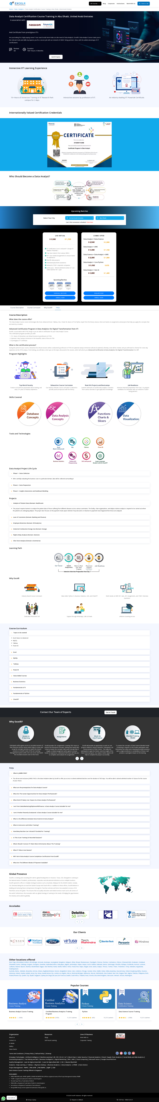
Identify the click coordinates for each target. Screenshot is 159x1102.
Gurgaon (29, 964)
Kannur (105, 964)
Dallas (107, 971)
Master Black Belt (71, 1062)
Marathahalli (35, 966)
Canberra (78, 971)
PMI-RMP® (41, 1067)
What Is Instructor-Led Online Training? (26, 825)
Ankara (40, 971)
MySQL (15, 658)
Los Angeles (62, 973)
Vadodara (132, 966)
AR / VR (55, 1057)
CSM (53, 1067)
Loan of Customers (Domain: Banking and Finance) (29, 517)
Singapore (37, 975)
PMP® (26, 1067)
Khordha (117, 964)
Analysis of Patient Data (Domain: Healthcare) (28, 503)
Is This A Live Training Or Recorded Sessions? (27, 837)
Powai (73, 966)
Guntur (18, 964)
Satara (95, 966)
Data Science (83, 1065)
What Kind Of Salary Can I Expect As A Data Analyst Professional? (34, 800)
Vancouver (110, 975)
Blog (104, 3)
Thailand (81, 975)
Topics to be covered (20, 633)
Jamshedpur (73, 964)
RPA (69, 1059)
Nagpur (41, 966)
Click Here (90, 222)
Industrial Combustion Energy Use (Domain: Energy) (30, 529)
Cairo (73, 971)
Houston (144, 971)
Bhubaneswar (85, 962)
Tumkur (110, 966)
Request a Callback (77, 1100)
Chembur (105, 962)
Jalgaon (67, 964)
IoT (66, 1057)
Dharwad (125, 962)
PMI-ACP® (33, 1067)
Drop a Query (32, 1100)
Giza (117, 971)
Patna (69, 966)
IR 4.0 (61, 1057)
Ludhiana (12, 966)
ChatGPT (16, 699)
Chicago (84, 971)
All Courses (93, 3)
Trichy (127, 966)
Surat (90, 966)
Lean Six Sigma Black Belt (51, 1062)
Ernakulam (135, 962)
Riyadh (32, 975)
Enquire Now (98, 293)
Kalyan (80, 964)
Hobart (128, 971)
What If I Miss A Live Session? (22, 850)
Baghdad (45, 971)
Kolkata (93, 964)
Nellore (64, 966)
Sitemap (48, 1053)
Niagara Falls (123, 973)
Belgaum (68, 962)
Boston (57, 971)
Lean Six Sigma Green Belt (32, 1062)
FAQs (58, 308)
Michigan (80, 973)
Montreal (74, 973)
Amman (35, 971)
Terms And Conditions (16, 1053)
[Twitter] (129, 1053)
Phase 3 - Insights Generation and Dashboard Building (30, 491)
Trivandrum (121, 966)
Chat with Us (11, 1098)
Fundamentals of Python (21, 693)
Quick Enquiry (55, 57)
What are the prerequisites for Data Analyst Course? (30, 787)
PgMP (49, 1067)
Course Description (17, 308)
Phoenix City (17, 975)
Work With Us (131, 3)
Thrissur (105, 966)
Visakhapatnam (13, 969)
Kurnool (136, 964)
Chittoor (119, 962)
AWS (73, 1059)
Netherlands (99, 973)
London (56, 973)
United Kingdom (101, 975)
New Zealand (108, 973)
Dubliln (99, 971)
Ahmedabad (20, 962)
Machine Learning (46, 1057)
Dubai (103, 971)
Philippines (141, 973)
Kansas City (49, 973)
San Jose (54, 975)
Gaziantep (113, 971)
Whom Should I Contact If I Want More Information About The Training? (36, 844)
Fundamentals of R (19, 687)
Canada (89, 971)
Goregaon (36, 964)
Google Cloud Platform (108, 1059)
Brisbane (51, 971)
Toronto (91, 975)
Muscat (93, 973)
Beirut (69, 971)
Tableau (16, 664)
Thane (115, 966)
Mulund (17, 966)
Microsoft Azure (94, 1059)
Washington (128, 975)
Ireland (18, 973)
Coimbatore (112, 962)
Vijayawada (139, 966)
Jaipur (62, 964)
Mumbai (28, 966)
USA (95, 975)
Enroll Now (60, 298)
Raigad (86, 966)
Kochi (89, 964)
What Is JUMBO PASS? (20, 773)
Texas (86, 975)
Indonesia (12, 973)
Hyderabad (49, 964)
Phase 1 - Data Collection (21, 473)
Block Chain (72, 1057)
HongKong (133, 971)
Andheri (26, 962)
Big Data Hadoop (40, 1065)
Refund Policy (39, 1053)
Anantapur (47, 962)
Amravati (40, 962)
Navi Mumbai (49, 966)
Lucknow (142, 964)
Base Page (12, 962)
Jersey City (34, 973)
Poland (11, 975)
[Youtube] (133, 1053)
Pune (77, 966)
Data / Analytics (19, 9)
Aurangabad (54, 962)
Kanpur (84, 964)
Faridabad (142, 962)
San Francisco (62, 975)
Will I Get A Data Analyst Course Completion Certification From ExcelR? (36, 856)
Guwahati (42, 964)
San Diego (49, 975)
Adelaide (22, 971)
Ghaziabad (12, 964)
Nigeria (130, 973)
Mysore (23, 966)
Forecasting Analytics (16, 1059)
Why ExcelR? (48, 308)
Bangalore (62, 962)
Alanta (17, 971)
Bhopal (78, 962)
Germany (122, 971)
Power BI (16, 670)
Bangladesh (63, 971)
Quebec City (25, 975)
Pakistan (135, 973)
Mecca (69, 973)
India (58, 964)
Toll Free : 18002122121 (126, 1100)
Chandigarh (93, 962)
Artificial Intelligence (32, 1057)
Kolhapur (124, 964)
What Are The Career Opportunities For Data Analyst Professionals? (35, 794)
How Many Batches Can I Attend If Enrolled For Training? (31, 831)
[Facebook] (117, 1053)
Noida (55, 966)
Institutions (120, 3)
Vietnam (116, 975)
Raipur (81, 966)
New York (115, 973)
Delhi (129, 962)
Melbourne (87, 973)
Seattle (68, 975)
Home (11, 9)
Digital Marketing (60, 1059)
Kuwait (44, 973)
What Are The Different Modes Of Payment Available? (30, 863)
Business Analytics (54, 1065)
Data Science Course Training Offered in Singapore (25, 1070)
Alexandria (29, 971)
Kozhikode (130, 964)
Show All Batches (60, 293)
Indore (55, 964)
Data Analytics (67, 1065)
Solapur (99, 966)
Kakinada (99, 964)
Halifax (139, 971)
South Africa (75, 975)
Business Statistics (19, 681)
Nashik (60, 966)
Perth (146, 973)
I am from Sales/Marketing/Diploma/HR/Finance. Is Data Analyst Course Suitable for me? (42, 806)
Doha (94, 971)
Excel (14, 652)
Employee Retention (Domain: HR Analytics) (27, 523)
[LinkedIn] (125, 1053)
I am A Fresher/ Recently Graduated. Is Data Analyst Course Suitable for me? (38, 812)
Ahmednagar (33, 962)
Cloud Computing (82, 1059)
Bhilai (73, 962)
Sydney (43, 975)
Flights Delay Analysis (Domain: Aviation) (26, 535)
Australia (11, 971)
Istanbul (23, 973)
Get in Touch (110, 712)
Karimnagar (111, 964)
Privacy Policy (29, 1053)
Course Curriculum (33, 308)
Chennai (99, 962)
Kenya (39, 973)
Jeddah (28, 973)
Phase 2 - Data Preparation (22, 485)
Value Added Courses (20, 676)
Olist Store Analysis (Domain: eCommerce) (26, 541)
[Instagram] (121, 1053)
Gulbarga (23, 964)
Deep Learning (21, 1065)
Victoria (122, 975)
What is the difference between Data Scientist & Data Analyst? (33, 819)
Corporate (111, 3)
